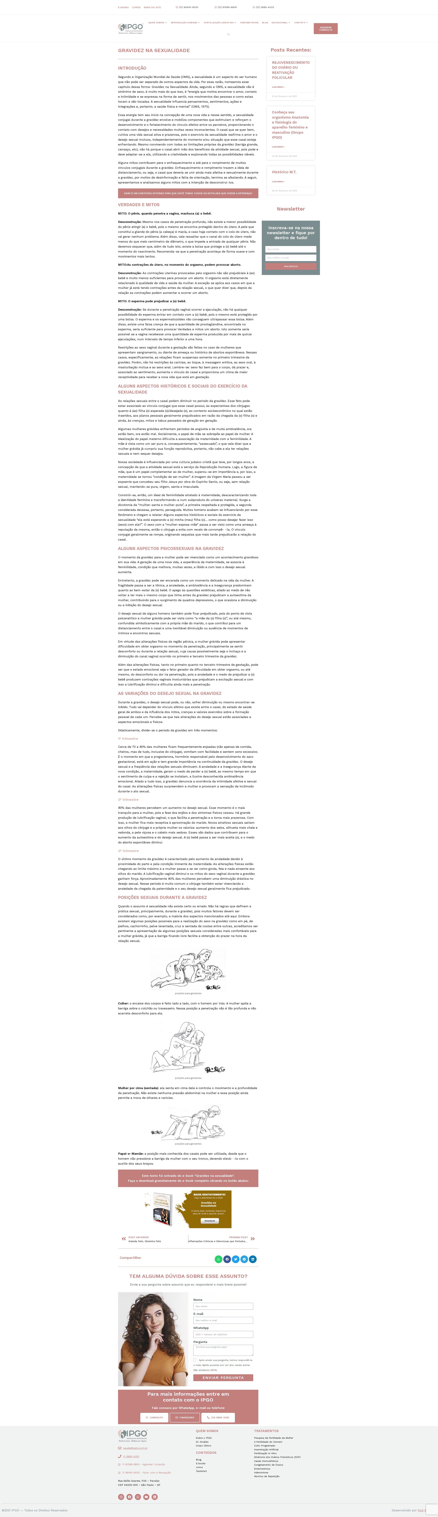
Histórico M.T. (284, 172)
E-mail (198, 1314)
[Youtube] (146, 1497)
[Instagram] (121, 1497)
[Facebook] (129, 1497)
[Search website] (228, 35)
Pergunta (200, 1342)
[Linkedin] (155, 1497)
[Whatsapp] (138, 1497)
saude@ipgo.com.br (135, 1448)
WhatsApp (201, 1328)
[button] (187, 7)
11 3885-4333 (131, 1456)
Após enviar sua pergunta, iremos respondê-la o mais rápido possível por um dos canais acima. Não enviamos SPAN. (222, 1365)
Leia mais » (278, 87)
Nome (197, 1299)
